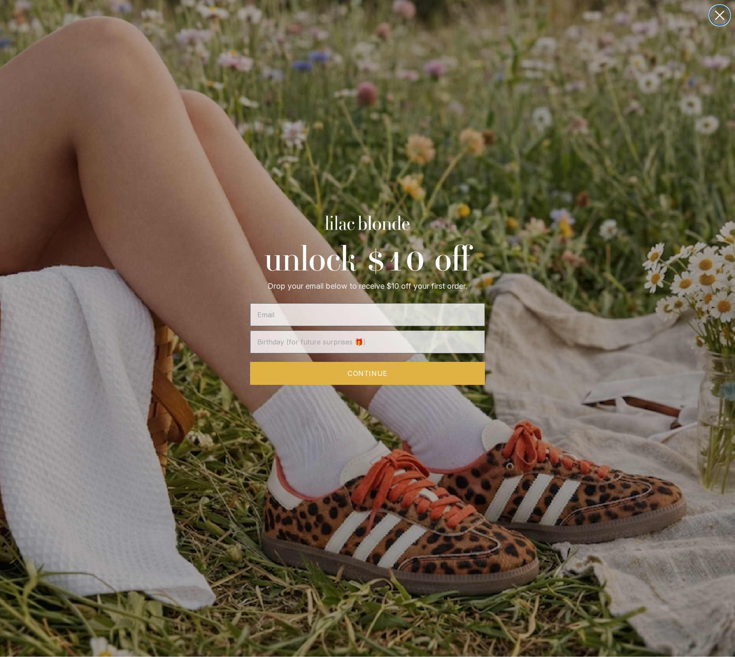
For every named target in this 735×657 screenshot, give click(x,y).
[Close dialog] (719, 15)
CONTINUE (367, 373)
